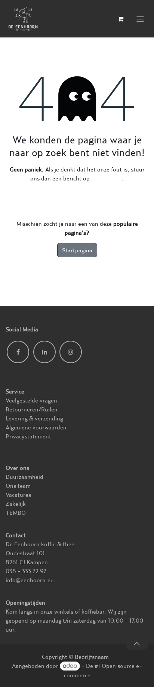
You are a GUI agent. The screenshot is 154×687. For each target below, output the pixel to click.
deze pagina (106, 178)
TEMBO (16, 512)
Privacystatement (28, 436)
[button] (137, 644)
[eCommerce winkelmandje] (120, 19)
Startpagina (77, 250)
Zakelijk (16, 503)
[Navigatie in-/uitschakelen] (140, 19)
